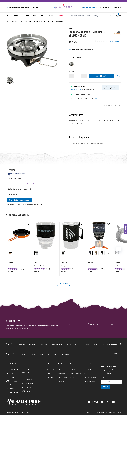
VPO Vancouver (27, 383)
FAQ (72, 324)
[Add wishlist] (28, 224)
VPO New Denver (12, 392)
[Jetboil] (117, 33)
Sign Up (85, 373)
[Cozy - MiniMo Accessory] (45, 235)
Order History (74, 370)
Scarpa (69, 344)
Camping (15, 21)
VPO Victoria (26, 391)
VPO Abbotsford (12, 369)
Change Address (75, 373)
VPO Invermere (11, 381)
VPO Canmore (11, 373)
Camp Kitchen (26, 21)
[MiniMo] (99, 235)
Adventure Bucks (14, 7)
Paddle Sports (51, 354)
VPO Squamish (27, 379)
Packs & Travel (64, 354)
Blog (22, 8)
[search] (111, 15)
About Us (50, 373)
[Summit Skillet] (19, 235)
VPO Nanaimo (11, 385)
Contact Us (117, 324)
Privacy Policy (25, 413)
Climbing (32, 354)
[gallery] (32, 50)
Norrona (77, 344)
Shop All (63, 283)
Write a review (114, 41)
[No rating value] (100, 41)
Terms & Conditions (89, 381)
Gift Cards (35, 8)
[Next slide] (118, 249)
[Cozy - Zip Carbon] (72, 235)
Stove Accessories (47, 21)
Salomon (87, 344)
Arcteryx (32, 344)
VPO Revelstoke (27, 376)
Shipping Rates (62, 377)
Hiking (41, 354)
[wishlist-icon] (118, 76)
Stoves (36, 21)
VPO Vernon (26, 387)
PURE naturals (43, 344)
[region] (101, 402)
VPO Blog (50, 377)
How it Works (87, 370)
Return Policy (62, 373)
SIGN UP (105, 387)
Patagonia (22, 344)
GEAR (8, 21)
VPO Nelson (10, 388)
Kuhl (95, 344)
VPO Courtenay (11, 377)
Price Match (61, 381)
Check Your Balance (89, 377)
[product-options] (72, 64)
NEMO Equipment (57, 344)
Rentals (27, 8)
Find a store (94, 324)
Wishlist (72, 377)
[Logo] (63, 6)
